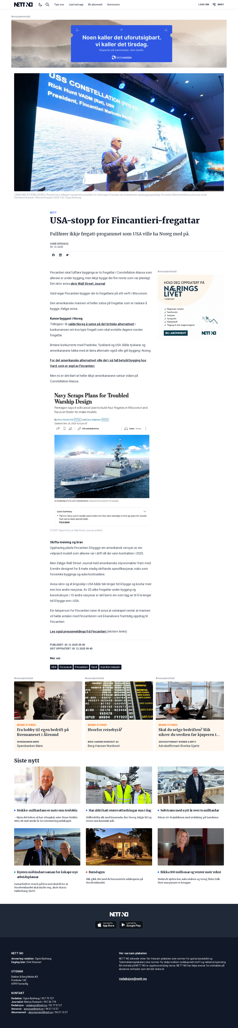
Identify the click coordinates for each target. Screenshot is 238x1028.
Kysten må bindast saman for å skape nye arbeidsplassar (47, 874)
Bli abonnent (95, 4)
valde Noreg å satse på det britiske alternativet (101, 324)
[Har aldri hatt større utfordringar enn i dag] (119, 785)
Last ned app (76, 4)
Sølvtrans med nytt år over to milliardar (189, 810)
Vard (94, 667)
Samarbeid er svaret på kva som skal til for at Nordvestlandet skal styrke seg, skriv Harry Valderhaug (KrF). (41, 887)
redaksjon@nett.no (36, 1005)
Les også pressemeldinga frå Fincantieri (78, 631)
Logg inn (203, 4)
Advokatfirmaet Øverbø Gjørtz (179, 746)
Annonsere (113, 4)
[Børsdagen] (119, 847)
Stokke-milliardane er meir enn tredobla (47, 810)
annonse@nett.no (34, 1008)
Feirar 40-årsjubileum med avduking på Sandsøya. (188, 817)
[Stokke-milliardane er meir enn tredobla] (47, 785)
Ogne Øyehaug (59, 243)
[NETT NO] (26, 4)
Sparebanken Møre (30, 746)
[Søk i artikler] (47, 4)
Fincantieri (81, 667)
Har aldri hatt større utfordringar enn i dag (120, 810)
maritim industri (110, 667)
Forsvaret (65, 667)
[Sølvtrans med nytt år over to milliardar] (191, 785)
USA (53, 667)
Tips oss (59, 4)
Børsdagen (97, 872)
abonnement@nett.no (40, 1012)
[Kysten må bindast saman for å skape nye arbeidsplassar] (47, 847)
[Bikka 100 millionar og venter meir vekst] (191, 847)
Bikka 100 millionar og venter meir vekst (190, 872)
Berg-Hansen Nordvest (104, 746)
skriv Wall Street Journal (88, 283)
